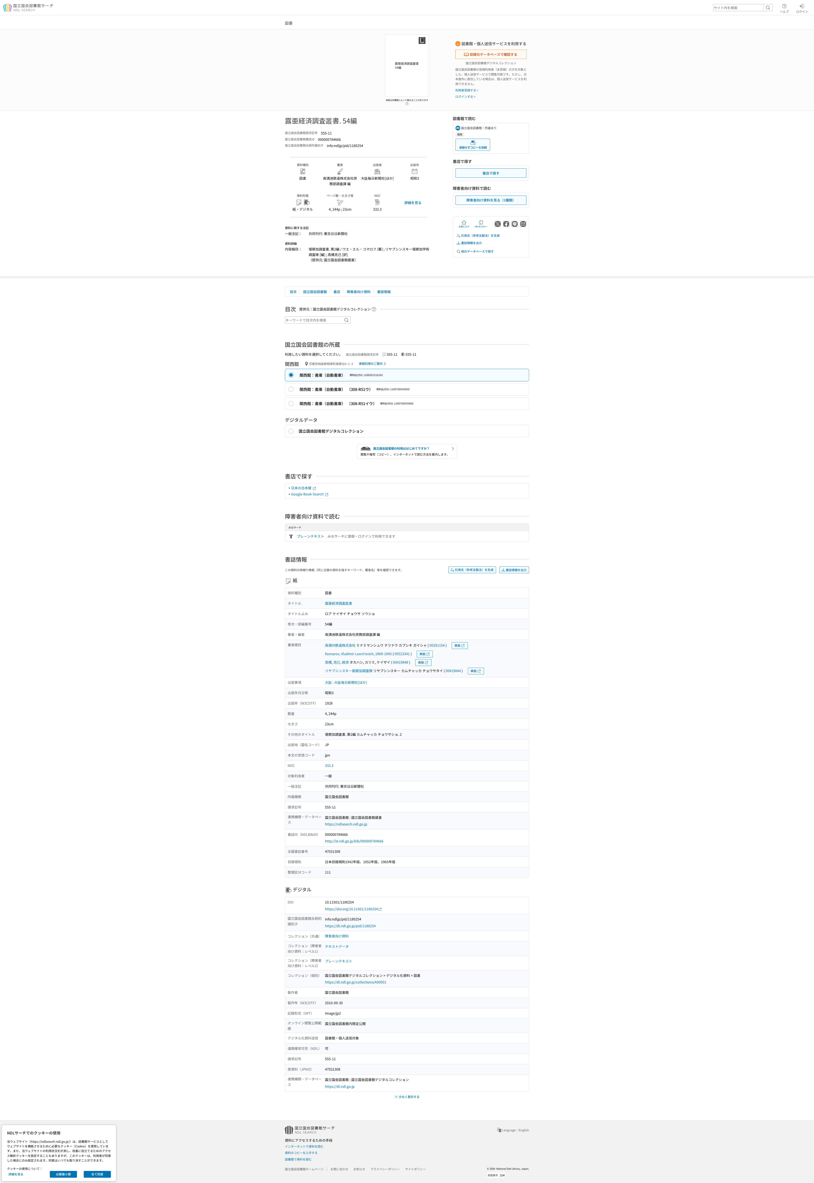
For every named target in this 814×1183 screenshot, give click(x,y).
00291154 (437, 645)
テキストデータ (337, 946)
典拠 (457, 645)
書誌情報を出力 (471, 243)
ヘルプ (784, 11)
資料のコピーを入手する (301, 1153)
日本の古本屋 (301, 487)
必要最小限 (63, 1174)
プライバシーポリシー (385, 1169)
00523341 (402, 653)
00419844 (453, 670)
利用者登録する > (466, 90)
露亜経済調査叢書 (338, 603)
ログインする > (465, 96)
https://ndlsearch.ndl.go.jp (346, 823)
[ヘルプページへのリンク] (407, 102)
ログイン (802, 11)
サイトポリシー (415, 1169)
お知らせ (359, 1169)
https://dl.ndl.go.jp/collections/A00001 (355, 981)
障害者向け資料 (359, 291)
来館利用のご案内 (371, 363)
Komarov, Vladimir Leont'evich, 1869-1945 (358, 653)
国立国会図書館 (315, 291)
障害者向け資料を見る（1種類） (491, 200)
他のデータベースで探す (477, 251)
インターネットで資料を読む (304, 1146)
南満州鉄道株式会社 (340, 645)
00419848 (400, 662)
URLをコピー (481, 226)
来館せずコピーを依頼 (473, 147)
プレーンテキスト (310, 536)
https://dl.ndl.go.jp (340, 1086)
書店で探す (490, 173)
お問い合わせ (339, 1169)
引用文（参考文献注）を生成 (480, 235)
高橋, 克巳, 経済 (337, 662)
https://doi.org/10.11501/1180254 (351, 908)
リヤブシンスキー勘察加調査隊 (348, 670)
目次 (293, 291)
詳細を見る (412, 202)
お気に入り (464, 226)
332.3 (329, 765)
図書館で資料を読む (298, 1159)
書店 (336, 291)
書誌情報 (384, 291)
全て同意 (97, 1174)
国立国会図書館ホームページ (304, 1169)
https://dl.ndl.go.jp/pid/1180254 (350, 925)
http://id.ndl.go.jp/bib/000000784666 (354, 840)
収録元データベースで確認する (493, 54)
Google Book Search (308, 493)
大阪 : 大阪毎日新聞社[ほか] (346, 682)
